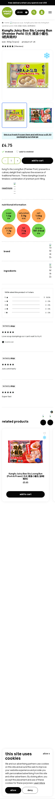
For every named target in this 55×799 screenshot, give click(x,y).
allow (13, 790)
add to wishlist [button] (26, 151)
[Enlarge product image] (14, 115)
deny (30, 790)
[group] (27, 338)
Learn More (39, 782)
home (7, 22)
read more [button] (7, 188)
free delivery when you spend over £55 (27, 2)
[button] (22, 12)
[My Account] (41, 12)
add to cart (37, 160)
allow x (46, 753)
